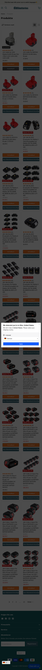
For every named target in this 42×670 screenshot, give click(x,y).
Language (8, 335)
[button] (6, 662)
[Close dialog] (39, 324)
